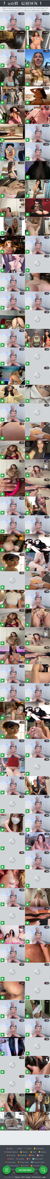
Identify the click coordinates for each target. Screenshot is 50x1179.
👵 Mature (24, 1152)
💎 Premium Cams (38, 1162)
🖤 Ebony (18, 1148)
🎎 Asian (9, 1148)
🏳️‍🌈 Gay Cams (10, 1162)
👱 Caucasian (39, 1148)
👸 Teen (33, 1152)
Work (23, 1177)
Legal (44, 1177)
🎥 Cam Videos (37, 1169)
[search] (43, 1170)
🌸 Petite (40, 1155)
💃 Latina (28, 1148)
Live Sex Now (25, 1170)
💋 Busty (10, 1159)
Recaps (28, 1177)
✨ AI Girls (24, 1166)
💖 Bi (28, 1159)
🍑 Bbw (32, 1155)
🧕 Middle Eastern (11, 1152)
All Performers (36, 1177)
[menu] (6, 1170)
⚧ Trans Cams (23, 1162)
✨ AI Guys (11, 1169)
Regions (17, 1177)
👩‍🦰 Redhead (22, 1155)
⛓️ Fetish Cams (12, 1166)
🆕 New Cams (37, 1159)
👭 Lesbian (20, 1159)
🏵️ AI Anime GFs (37, 1166)
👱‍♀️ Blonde (42, 1152)
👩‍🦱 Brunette (10, 1155)
